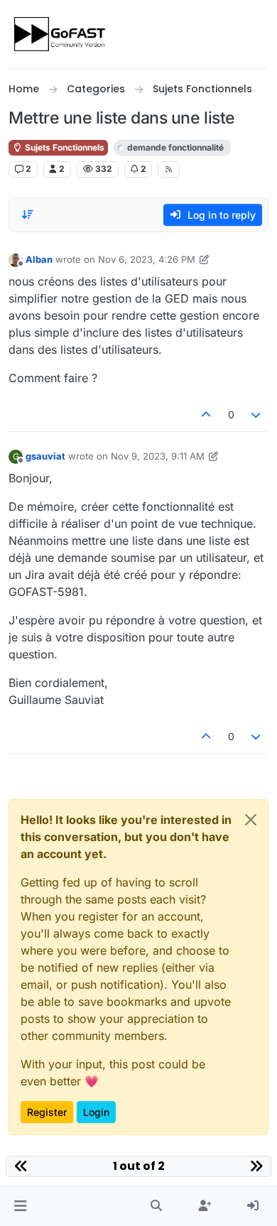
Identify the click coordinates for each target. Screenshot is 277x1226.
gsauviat (45, 456)
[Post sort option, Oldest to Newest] (27, 214)
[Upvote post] (206, 414)
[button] (20, 1206)
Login (96, 1112)
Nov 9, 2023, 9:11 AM (158, 456)
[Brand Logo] (60, 34)
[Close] (251, 820)
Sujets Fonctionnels (63, 147)
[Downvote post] (256, 414)
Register (47, 1112)
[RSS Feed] (169, 169)
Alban (39, 259)
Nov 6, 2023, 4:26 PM (146, 259)
